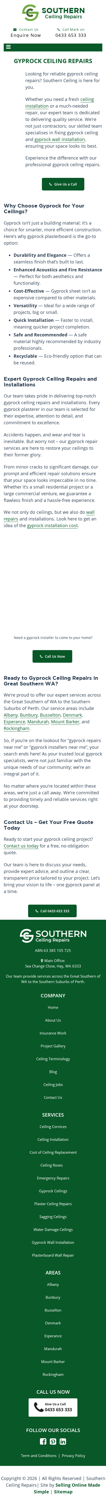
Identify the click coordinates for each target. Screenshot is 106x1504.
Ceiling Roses (53, 1165)
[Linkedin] (61, 1442)
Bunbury (29, 715)
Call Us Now (54, 656)
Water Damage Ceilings (53, 1229)
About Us (53, 1020)
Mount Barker (65, 722)
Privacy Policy (73, 1455)
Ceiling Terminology (53, 1058)
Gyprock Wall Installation (53, 1242)
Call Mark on (71, 32)
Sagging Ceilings (53, 1216)
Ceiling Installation (53, 1139)
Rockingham (16, 728)
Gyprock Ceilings (53, 1190)
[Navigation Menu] (53, 47)
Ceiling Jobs (53, 1084)
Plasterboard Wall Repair (53, 1255)
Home (53, 1007)
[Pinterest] (51, 1442)
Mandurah (38, 722)
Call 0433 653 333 (54, 911)
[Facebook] (43, 1442)
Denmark (72, 715)
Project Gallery (53, 1045)
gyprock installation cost (52, 525)
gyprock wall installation (60, 139)
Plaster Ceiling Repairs (53, 1203)
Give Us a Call (65, 184)
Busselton (50, 715)
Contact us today (21, 846)
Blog (53, 1071)
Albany (11, 715)
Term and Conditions (38, 1455)
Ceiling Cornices (53, 1126)
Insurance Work (53, 1033)
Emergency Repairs (53, 1177)
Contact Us (26, 32)
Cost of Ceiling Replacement (53, 1152)
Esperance (14, 722)
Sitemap (63, 1491)
